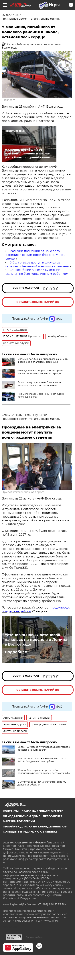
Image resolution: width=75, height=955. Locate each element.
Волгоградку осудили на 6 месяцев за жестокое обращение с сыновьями (39, 383)
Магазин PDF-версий (19, 821)
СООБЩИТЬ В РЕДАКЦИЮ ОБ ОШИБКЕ (30, 831)
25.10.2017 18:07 (11, 15)
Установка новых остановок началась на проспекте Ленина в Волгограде (36, 639)
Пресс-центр (52, 816)
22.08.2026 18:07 (12, 415)
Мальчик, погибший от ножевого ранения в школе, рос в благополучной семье (35, 254)
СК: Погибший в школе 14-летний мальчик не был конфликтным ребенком (36, 271)
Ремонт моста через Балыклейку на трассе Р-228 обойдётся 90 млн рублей (41, 760)
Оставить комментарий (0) (37, 302)
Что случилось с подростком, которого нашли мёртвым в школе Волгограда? (40, 372)
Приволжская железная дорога (23, 492)
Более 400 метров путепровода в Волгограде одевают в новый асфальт (43, 748)
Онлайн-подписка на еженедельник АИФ (35, 826)
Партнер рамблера (34, 937)
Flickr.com (8, 100)
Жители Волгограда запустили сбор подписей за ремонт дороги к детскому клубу (43, 771)
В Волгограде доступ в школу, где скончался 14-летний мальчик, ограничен (37, 264)
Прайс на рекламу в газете (42, 811)
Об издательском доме (21, 816)
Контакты (11, 811)
